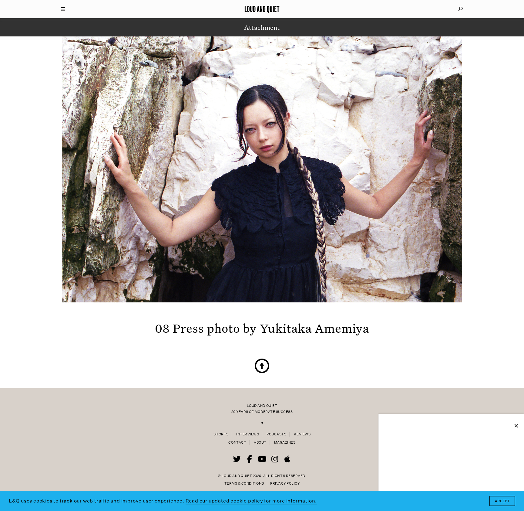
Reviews (302, 434)
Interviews (247, 434)
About (260, 442)
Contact (237, 442)
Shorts (221, 434)
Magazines (285, 442)
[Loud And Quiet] (262, 9)
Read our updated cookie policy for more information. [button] (251, 501)
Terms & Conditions (244, 483)
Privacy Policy (285, 483)
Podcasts (276, 434)
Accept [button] (502, 501)
